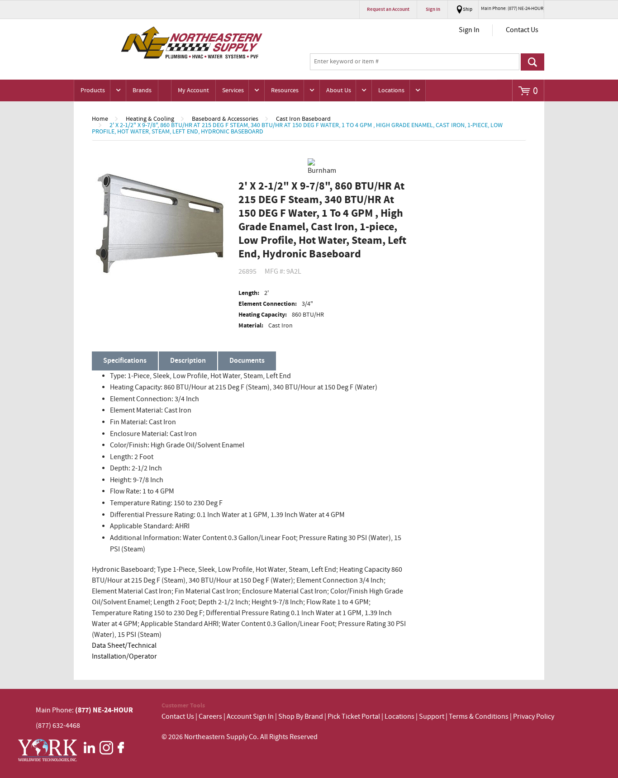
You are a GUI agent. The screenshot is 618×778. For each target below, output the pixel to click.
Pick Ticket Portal (354, 716)
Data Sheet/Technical (124, 645)
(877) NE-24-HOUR (103, 710)
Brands (142, 90)
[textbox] (414, 62)
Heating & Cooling (150, 119)
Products (93, 90)
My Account (193, 90)
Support (431, 716)
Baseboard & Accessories (225, 119)
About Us (338, 90)
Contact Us (522, 30)
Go (532, 62)
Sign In (469, 30)
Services (233, 90)
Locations (391, 90)
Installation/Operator (124, 656)
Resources (285, 90)
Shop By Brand (300, 716)
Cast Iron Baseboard (303, 119)
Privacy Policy (533, 716)
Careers (210, 716)
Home (100, 119)
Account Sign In (251, 716)
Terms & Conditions (479, 716)
